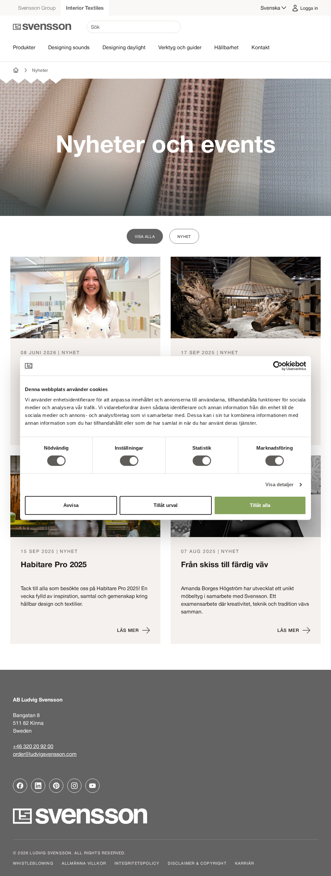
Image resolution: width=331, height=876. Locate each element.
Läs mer (128, 630)
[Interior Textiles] (16, 70)
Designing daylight (123, 47)
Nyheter (40, 70)
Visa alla (145, 236)
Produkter (24, 47)
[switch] (129, 460)
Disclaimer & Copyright (197, 863)
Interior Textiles (85, 7)
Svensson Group (37, 7)
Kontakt (260, 47)
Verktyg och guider (179, 47)
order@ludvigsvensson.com (45, 754)
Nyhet (184, 236)
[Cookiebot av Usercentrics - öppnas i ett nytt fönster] (278, 366)
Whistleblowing (33, 863)
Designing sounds (69, 47)
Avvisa (71, 505)
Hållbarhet (226, 47)
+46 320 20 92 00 (33, 746)
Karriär (244, 863)
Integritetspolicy (136, 863)
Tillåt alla (260, 505)
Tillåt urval (165, 505)
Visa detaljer (279, 484)
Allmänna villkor (84, 863)
